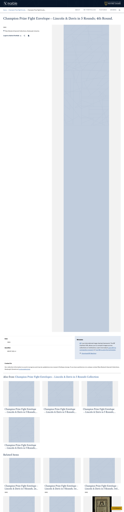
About (77, 10)
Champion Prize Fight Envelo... (17, 10)
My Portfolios (90, 10)
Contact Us (8, 363)
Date (6, 339)
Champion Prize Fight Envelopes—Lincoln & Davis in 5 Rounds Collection (57, 376)
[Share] (24, 35)
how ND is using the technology (105, 350)
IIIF (80, 343)
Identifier (8, 348)
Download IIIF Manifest (89, 353)
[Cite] (28, 35)
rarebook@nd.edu (24, 369)
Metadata (80, 340)
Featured (103, 10)
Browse (113, 10)
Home (5, 10)
